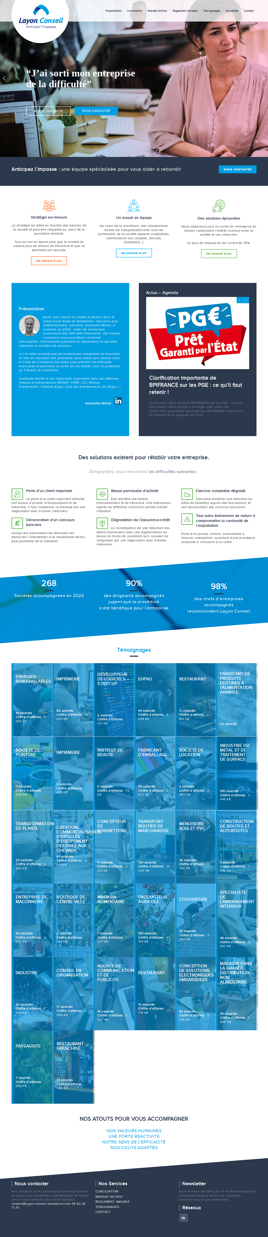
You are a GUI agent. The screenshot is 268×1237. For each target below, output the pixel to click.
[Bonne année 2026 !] (197, 348)
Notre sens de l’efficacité (134, 1166)
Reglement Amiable (112, 1226)
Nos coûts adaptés (134, 1172)
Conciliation (107, 1216)
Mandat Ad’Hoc (109, 1221)
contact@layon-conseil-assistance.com (41, 1228)
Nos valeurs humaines (134, 1155)
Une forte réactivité (134, 1161)
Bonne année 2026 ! (174, 409)
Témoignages (107, 1231)
